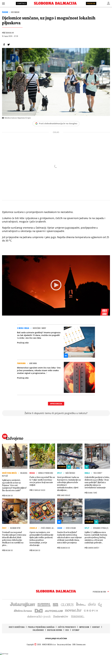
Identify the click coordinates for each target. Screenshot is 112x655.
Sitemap (75, 630)
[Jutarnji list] (22, 604)
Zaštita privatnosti (67, 627)
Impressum (84, 627)
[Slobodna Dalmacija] (55, 3)
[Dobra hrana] (23, 610)
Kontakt (96, 627)
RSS (67, 630)
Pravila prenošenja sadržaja (41, 627)
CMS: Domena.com (79, 644)
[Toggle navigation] (3, 3)
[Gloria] (92, 604)
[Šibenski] (77, 616)
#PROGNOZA (56, 404)
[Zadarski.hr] (61, 616)
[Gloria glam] (100, 604)
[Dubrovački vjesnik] (39, 616)
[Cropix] (90, 610)
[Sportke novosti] (55, 604)
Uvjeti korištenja (17, 627)
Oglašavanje (38, 630)
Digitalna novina (54, 630)
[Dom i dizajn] (38, 610)
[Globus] (67, 604)
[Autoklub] (54, 610)
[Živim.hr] (81, 604)
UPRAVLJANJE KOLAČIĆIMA (56, 638)
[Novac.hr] (73, 610)
